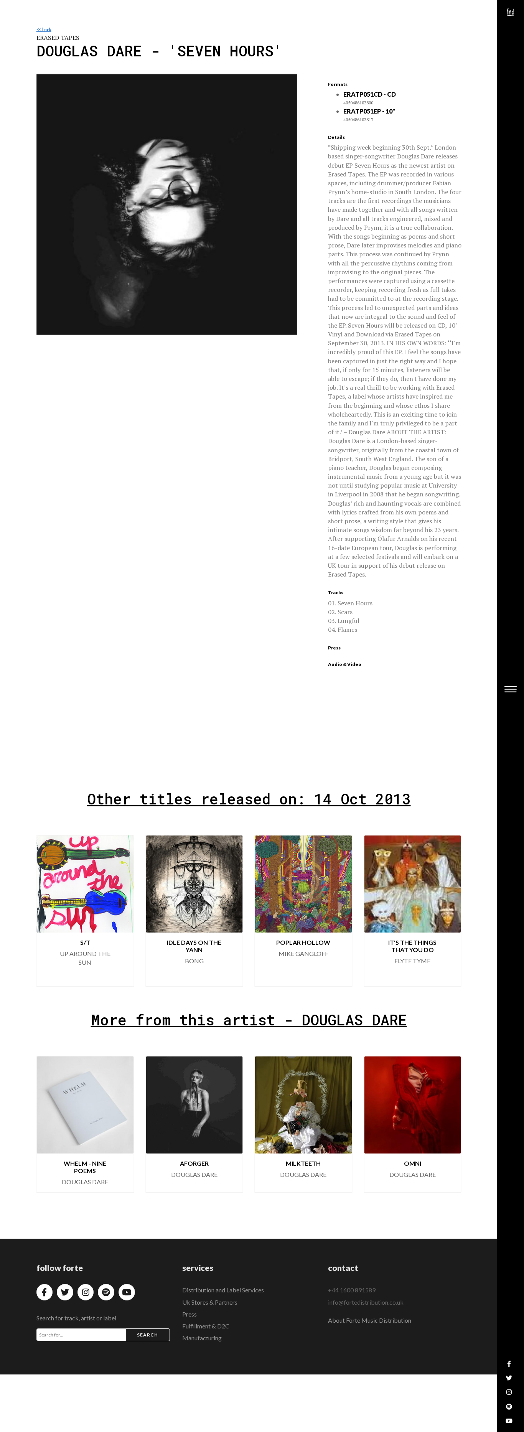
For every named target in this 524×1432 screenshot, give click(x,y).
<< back (43, 29)
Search (147, 1335)
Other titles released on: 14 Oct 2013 (249, 798)
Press (189, 1314)
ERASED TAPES (57, 37)
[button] (449, 910)
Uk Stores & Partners (209, 1302)
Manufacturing (202, 1337)
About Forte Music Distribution (369, 1320)
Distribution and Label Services (223, 1290)
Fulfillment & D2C (205, 1326)
